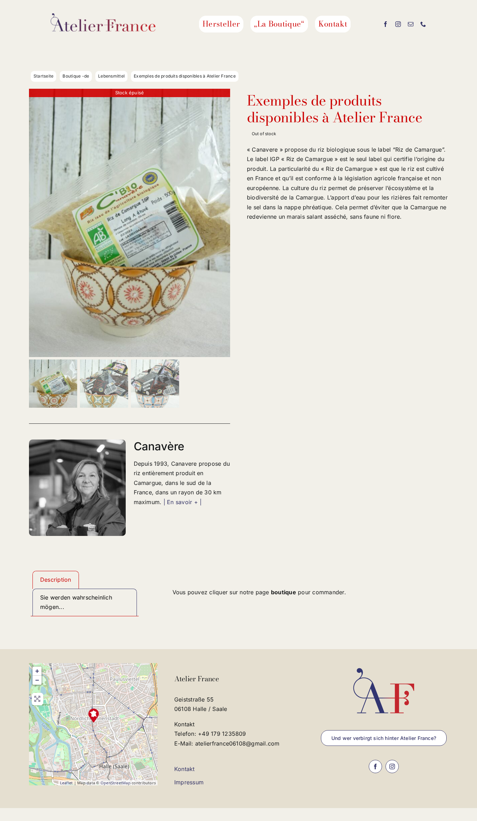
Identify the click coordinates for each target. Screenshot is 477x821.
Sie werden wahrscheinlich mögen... (76, 602)
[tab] (55, 580)
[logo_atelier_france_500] (103, 16)
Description (55, 579)
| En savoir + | (182, 502)
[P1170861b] (129, 223)
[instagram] (398, 24)
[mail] (410, 24)
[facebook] (385, 24)
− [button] (37, 680)
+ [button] (37, 671)
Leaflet (66, 782)
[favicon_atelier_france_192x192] (383, 665)
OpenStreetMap (116, 782)
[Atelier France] (93, 715)
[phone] (423, 24)
